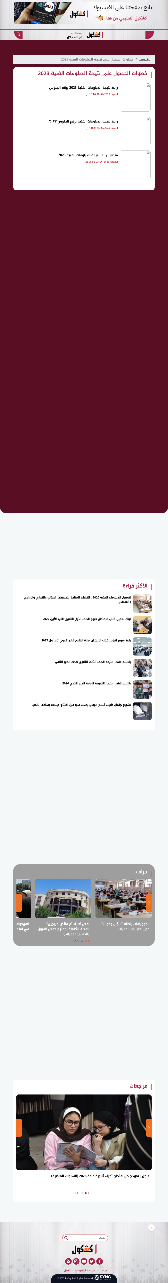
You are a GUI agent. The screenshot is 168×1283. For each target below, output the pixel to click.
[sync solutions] (102, 1278)
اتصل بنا (65, 1270)
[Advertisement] (84, 257)
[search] (18, 35)
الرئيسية (144, 59)
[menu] (149, 35)
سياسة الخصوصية (85, 1270)
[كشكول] (84, 1249)
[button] (89, 941)
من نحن (104, 1270)
